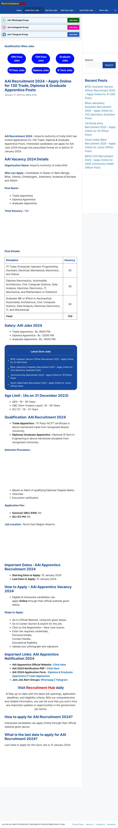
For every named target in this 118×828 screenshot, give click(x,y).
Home (19, 10)
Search (89, 59)
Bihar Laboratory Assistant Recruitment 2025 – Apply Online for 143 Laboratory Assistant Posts (100, 111)
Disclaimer (111, 824)
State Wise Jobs (86, 10)
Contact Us (100, 824)
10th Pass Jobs (67, 10)
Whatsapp (47, 679)
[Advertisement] (41, 118)
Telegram (62, 679)
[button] (115, 10)
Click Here (59, 664)
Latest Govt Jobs (32, 10)
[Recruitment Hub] (13, 3)
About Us (89, 824)
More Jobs (103, 10)
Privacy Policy (78, 824)
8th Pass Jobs (51, 10)
